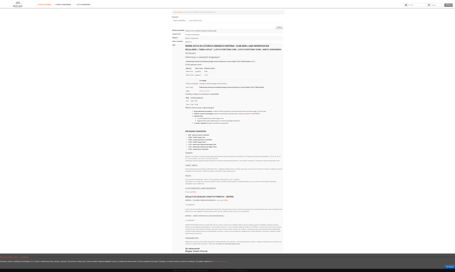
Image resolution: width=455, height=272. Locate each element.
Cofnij (279, 27)
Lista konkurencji (195, 20)
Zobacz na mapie (204, 91)
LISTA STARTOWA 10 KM (249, 49)
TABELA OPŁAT (206, 49)
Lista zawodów (83, 4)
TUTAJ (194, 192)
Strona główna (44, 4)
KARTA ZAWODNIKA (272, 49)
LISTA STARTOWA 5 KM (225, 49)
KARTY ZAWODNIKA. (253, 114)
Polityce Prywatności (220, 261)
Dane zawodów (179, 20)
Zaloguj (448, 5)
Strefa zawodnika (63, 4)
